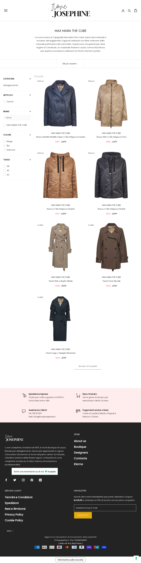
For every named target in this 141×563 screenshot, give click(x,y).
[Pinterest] (32, 480)
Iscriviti (83, 515)
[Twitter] (15, 480)
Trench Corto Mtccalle (111, 281)
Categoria (8, 78)
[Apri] (5, 10)
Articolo (8, 95)
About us (80, 441)
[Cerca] (129, 10)
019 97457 (37, 413)
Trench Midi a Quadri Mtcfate (61, 281)
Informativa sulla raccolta (70, 559)
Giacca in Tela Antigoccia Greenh (60, 208)
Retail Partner (77, 543)
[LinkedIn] (41, 480)
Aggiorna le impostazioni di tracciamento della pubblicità (70, 537)
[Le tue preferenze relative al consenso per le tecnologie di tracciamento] (136, 558)
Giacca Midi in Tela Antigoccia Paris (112, 136)
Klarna (78, 464)
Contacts (80, 458)
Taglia (6, 159)
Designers (81, 452)
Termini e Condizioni (18, 497)
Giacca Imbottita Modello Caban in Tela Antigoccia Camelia (60, 136)
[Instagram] (24, 480)
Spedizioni (12, 503)
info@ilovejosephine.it (44, 416)
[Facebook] (7, 480)
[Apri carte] (135, 10)
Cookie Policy (14, 520)
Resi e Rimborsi (15, 509)
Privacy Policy (14, 514)
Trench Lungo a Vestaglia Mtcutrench (60, 353)
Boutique (80, 447)
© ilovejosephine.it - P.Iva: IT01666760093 (70, 540)
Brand (6, 111)
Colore (7, 134)
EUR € (9, 531)
